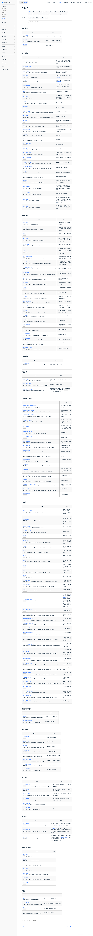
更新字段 (24, 555)
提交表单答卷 (25, 882)
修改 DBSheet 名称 (27, 526)
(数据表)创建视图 (26, 441)
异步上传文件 (25, 305)
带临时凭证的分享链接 (27, 166)
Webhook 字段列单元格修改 (28, 637)
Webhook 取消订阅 (27, 700)
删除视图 (24, 546)
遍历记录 (24, 575)
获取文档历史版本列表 (27, 256)
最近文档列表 (25, 199)
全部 (30, 11)
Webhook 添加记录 (27, 686)
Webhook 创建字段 (27, 672)
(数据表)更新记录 (26, 475)
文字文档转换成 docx (27, 764)
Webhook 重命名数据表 (27, 614)
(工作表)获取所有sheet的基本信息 (30, 405)
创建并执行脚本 (26, 823)
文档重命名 (25, 134)
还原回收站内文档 (26, 333)
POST (46, 17)
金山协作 (24, 898)
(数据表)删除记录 (26, 493)
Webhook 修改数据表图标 (28, 623)
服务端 (59, 2)
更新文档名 (25, 278)
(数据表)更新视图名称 (27, 445)
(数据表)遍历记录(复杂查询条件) (29, 484)
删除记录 (24, 589)
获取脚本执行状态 (58, 825)
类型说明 (59, 77)
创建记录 (24, 565)
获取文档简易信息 (26, 129)
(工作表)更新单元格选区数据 (28, 414)
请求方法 (23, 17)
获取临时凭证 (25, 39)
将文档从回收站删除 (27, 157)
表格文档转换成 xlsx (27, 755)
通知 (65, 14)
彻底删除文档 (25, 296)
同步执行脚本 (25, 837)
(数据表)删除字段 (26, 464)
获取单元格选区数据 (27, 383)
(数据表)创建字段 (26, 455)
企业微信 (24, 907)
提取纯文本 (25, 716)
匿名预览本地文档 (26, 793)
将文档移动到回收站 (27, 143)
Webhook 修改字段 (27, 677)
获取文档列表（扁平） (27, 66)
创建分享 (24, 91)
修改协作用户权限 (26, 111)
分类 (22, 12)
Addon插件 (79, 2)
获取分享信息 (25, 96)
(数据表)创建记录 (26, 469)
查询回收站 (25, 148)
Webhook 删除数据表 (27, 627)
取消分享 (24, 101)
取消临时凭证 (25, 44)
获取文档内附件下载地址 (28, 599)
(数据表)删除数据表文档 (27, 436)
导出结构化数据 (26, 363)
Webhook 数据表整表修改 (28, 632)
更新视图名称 (25, 540)
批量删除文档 (25, 180)
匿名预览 (48, 14)
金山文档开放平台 (8, 2)
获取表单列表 (25, 854)
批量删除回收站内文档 (27, 342)
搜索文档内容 (25, 125)
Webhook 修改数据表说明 (28, 618)
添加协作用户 (25, 106)
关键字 (23, 21)
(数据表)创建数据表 (26, 426)
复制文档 (24, 287)
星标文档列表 (25, 206)
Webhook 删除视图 (27, 667)
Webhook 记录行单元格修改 (28, 644)
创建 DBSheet (26, 519)
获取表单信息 (25, 868)
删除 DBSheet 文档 (27, 530)
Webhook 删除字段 (27, 681)
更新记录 (24, 570)
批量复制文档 (25, 171)
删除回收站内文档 (26, 338)
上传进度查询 (25, 310)
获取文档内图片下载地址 (28, 389)
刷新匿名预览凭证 (26, 798)
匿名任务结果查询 (26, 807)
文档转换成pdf (26, 750)
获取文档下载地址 (26, 71)
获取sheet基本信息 (27, 379)
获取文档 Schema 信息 (27, 510)
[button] (8, 6)
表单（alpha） (60, 14)
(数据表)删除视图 (26, 450)
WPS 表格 (56, 11)
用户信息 (34, 11)
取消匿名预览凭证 (26, 803)
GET (34, 17)
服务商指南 (49, 2)
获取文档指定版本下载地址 (28, 267)
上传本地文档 (25, 80)
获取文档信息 (25, 238)
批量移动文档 (25, 175)
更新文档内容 (25, 282)
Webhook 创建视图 (27, 658)
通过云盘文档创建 (26, 85)
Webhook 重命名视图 (27, 663)
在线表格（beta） (63, 11)
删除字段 (24, 560)
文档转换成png (26, 741)
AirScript (73, 2)
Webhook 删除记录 (27, 695)
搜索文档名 (25, 120)
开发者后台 (85, 2)
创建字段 (24, 550)
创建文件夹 (25, 138)
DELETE (41, 17)
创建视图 (24, 535)
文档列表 (24, 250)
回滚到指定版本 (26, 272)
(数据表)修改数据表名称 (27, 431)
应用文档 (45, 11)
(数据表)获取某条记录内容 (28, 488)
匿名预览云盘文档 (26, 789)
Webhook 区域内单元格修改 (28, 651)
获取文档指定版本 (26, 261)
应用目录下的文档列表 (27, 192)
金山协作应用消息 (26, 902)
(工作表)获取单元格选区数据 (28, 410)
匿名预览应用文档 (26, 784)
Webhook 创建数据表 (27, 609)
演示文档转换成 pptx (27, 759)
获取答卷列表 (25, 873)
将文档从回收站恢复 (27, 152)
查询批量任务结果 (26, 186)
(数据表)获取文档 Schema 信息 (29, 420)
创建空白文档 (25, 75)
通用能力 (54, 2)
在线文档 (51, 11)
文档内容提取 (36, 14)
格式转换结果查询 (26, 768)
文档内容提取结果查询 (27, 720)
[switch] (91, 2)
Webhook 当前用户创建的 (28, 691)
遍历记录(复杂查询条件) (27, 580)
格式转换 (42, 14)
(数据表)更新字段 (26, 459)
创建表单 (24, 859)
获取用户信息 (25, 35)
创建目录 (24, 233)
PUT (37, 17)
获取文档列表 (25, 61)
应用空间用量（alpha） (27, 347)
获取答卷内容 (25, 877)
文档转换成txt (25, 745)
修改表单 (24, 863)
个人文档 (40, 11)
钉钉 (24, 912)
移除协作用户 (25, 115)
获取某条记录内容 (26, 584)
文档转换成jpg (26, 736)
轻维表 (30, 14)
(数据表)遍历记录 (26, 479)
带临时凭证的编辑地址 (27, 162)
